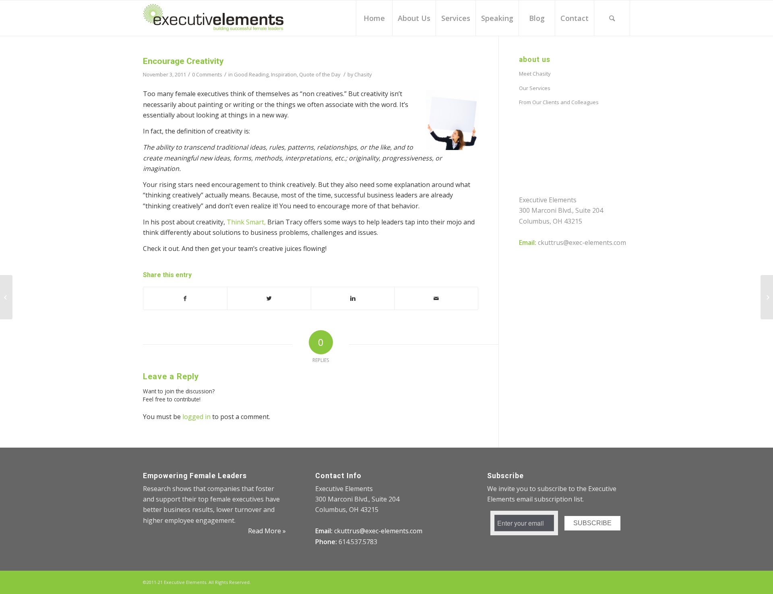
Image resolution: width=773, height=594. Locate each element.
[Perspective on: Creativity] (6, 297)
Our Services (534, 88)
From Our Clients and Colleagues (559, 102)
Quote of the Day (319, 74)
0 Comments (207, 74)
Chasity (363, 74)
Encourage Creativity (183, 61)
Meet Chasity (535, 73)
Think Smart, (246, 222)
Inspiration (284, 74)
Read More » (267, 530)
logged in (196, 416)
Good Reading (251, 74)
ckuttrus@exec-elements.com (582, 242)
